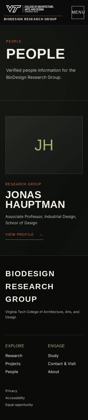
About (53, 371)
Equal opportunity (19, 405)
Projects (13, 363)
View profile (24, 234)
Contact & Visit (62, 363)
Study (53, 355)
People (11, 371)
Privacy (11, 391)
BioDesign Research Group (30, 19)
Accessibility (15, 398)
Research (13, 355)
